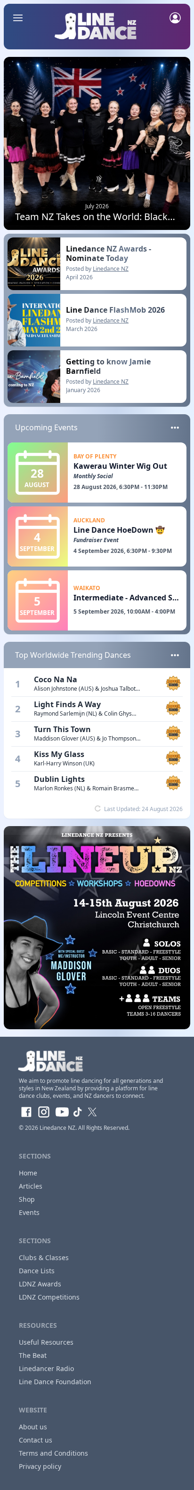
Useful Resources (46, 1342)
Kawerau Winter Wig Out (120, 466)
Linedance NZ (111, 269)
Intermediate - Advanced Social (131, 597)
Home (28, 1172)
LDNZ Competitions (49, 1297)
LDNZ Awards (40, 1283)
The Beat (33, 1355)
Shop (27, 1199)
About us (33, 1426)
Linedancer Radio (46, 1368)
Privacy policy (40, 1466)
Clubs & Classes (44, 1257)
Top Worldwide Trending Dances (73, 655)
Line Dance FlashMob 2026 (115, 310)
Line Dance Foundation (55, 1381)
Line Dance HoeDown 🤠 (119, 530)
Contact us (35, 1439)
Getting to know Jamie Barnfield (108, 366)
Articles (30, 1186)
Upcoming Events (46, 427)
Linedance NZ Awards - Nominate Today (108, 253)
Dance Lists (37, 1270)
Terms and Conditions (53, 1453)
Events (29, 1212)
